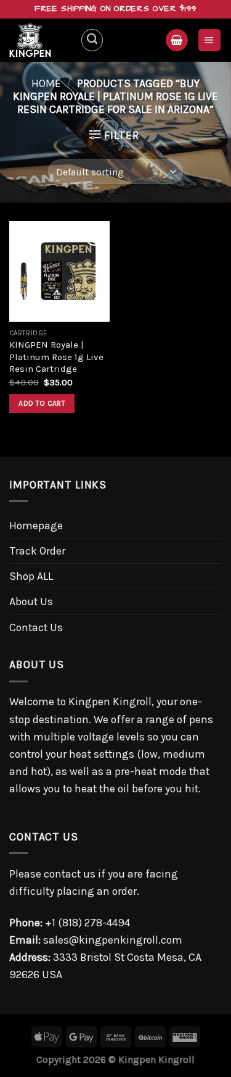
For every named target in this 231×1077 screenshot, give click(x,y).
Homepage (36, 525)
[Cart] (176, 40)
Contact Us (36, 627)
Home (46, 83)
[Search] (92, 40)
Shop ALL (31, 576)
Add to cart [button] (41, 403)
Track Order (37, 551)
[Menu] (209, 40)
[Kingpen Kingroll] (40, 40)
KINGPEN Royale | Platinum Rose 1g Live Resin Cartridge (56, 356)
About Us (31, 601)
